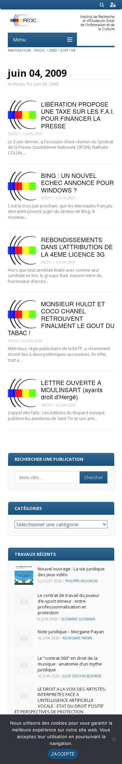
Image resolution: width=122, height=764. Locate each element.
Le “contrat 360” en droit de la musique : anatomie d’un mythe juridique (70, 664)
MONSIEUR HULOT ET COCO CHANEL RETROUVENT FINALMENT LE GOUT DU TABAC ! (61, 318)
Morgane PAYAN (77, 638)
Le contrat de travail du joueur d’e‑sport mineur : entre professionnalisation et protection (68, 604)
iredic (13, 133)
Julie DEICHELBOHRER (82, 676)
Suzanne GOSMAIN (78, 619)
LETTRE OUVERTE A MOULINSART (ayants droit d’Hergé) (72, 389)
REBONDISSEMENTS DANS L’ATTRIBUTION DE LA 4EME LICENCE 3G (77, 246)
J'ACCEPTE (63, 754)
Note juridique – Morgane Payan (71, 632)
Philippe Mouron (81, 581)
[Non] (113, 739)
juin (64, 50)
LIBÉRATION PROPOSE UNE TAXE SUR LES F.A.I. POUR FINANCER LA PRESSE (77, 115)
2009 (53, 50)
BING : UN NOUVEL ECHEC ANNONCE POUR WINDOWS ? (77, 182)
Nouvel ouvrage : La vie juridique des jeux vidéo (71, 572)
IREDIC (39, 50)
